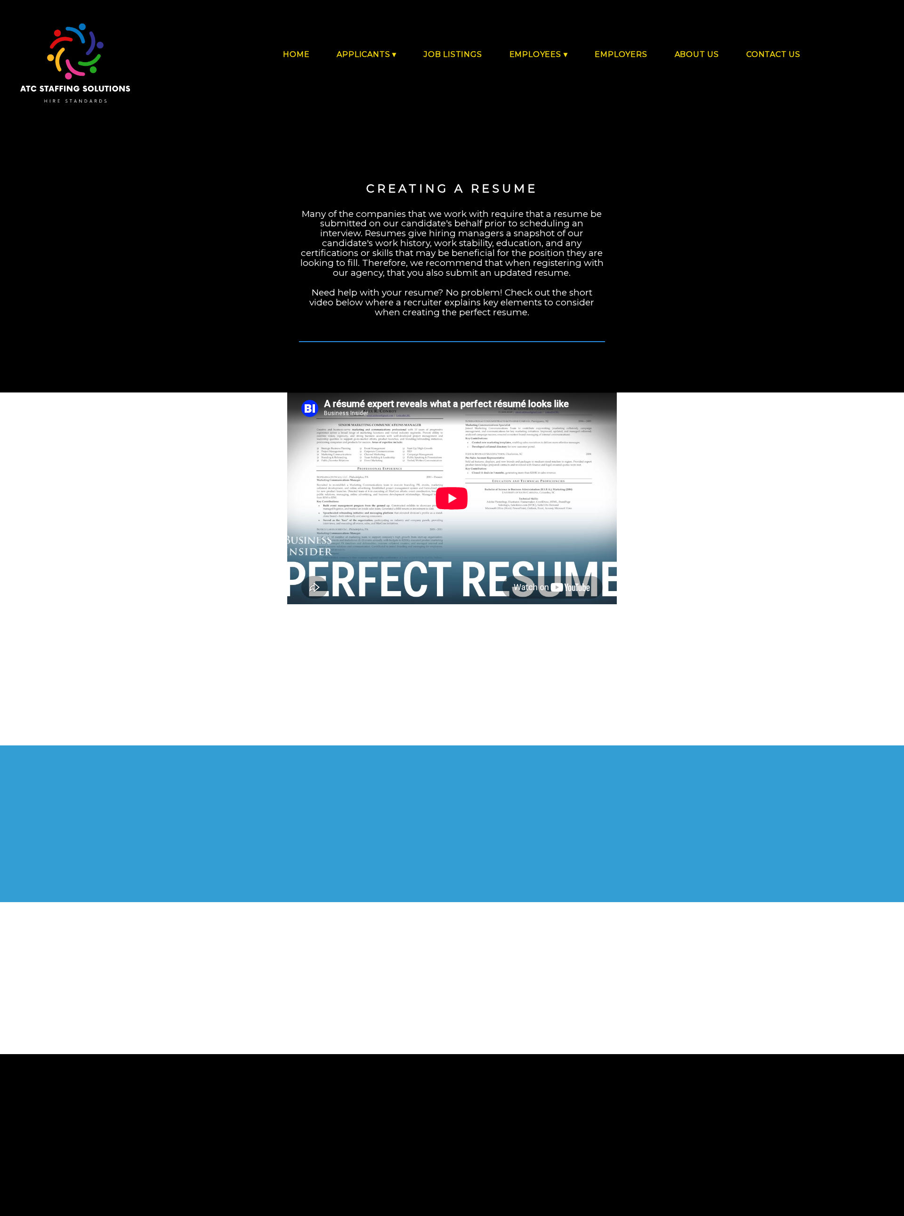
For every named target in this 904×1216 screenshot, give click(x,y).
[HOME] (285, 74)
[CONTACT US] (763, 74)
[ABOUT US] (686, 74)
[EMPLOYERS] (610, 74)
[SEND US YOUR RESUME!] (452, 1019)
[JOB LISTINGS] (442, 74)
